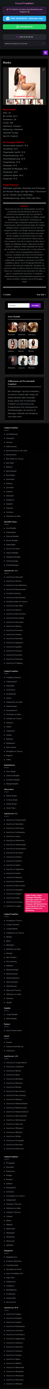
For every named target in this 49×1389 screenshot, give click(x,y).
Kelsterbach (10, 743)
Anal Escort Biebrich (14, 610)
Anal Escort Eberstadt (14, 638)
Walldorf (9, 1224)
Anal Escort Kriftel (13, 898)
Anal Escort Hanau (13, 836)
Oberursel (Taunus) (13, 990)
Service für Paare (13, 549)
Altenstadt (10, 438)
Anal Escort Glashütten (14, 824)
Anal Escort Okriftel (13, 1136)
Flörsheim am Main (13, 516)
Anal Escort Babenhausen (16, 589)
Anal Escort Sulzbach (14, 1351)
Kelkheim (9, 739)
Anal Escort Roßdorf (13, 1322)
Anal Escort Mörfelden (14, 1079)
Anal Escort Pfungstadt (15, 1140)
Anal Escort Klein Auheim (15, 886)
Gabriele (21, 334)
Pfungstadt (10, 1163)
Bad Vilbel (10, 463)
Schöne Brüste (11, 800)
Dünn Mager (11, 771)
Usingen (9, 1216)
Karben (9, 735)
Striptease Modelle (13, 557)
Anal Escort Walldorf (14, 1363)
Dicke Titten (10, 808)
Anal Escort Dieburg (13, 626)
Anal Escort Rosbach (14, 1318)
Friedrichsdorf (11, 682)
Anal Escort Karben (13, 873)
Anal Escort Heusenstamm (16, 849)
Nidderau (9, 966)
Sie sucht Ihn (11, 1302)
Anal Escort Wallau (13, 1359)
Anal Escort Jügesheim (15, 869)
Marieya (31, 334)
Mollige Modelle (12, 784)
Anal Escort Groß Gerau (15, 828)
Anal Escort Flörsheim (14, 659)
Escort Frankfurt (24, 3)
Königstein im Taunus (14, 751)
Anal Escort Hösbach (14, 861)
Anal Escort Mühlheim (14, 1083)
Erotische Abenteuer (14, 1261)
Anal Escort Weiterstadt (15, 1367)
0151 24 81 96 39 (26, 37)
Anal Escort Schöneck (14, 1330)
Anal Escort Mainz (13, 1075)
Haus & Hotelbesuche (14, 1273)
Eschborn (9, 512)
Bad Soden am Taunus (15, 459)
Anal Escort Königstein (14, 890)
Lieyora (21, 368)
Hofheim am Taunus (14, 718)
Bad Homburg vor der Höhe (16, 451)
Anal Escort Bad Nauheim (16, 597)
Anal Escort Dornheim (14, 630)
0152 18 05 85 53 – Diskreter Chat (27, 18)
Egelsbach (10, 500)
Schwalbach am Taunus (15, 1196)
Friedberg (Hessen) (13, 677)
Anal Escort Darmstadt (14, 622)
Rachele (11, 334)
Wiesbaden (10, 1233)
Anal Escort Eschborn (14, 655)
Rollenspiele (10, 545)
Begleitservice (11, 1257)
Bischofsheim (11, 471)
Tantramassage (12, 561)
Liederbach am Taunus (15, 933)
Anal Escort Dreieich (14, 634)
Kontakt (9, 1042)
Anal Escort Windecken (15, 1376)
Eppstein (9, 504)
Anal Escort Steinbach (14, 1343)
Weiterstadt (10, 1229)
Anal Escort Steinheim (14, 1347)
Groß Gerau (10, 690)
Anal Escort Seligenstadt (15, 1339)
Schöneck (10, 1192)
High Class (10, 1278)
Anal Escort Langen (13, 906)
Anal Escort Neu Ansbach (16, 1091)
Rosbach (9, 1179)
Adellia (11, 351)
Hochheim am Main (13, 714)
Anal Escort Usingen (14, 1355)
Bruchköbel (10, 475)
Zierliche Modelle (12, 776)
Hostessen (10, 1286)
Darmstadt (10, 479)
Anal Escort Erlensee (14, 651)
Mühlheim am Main (13, 949)
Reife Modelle (11, 1018)
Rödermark (10, 1171)
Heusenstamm (11, 710)
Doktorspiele (11, 532)
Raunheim (10, 1167)
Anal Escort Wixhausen (15, 1380)
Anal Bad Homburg (13, 593)
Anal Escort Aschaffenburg (16, 585)
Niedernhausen (12, 974)
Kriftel (8, 760)
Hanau (8, 698)
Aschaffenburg (11, 434)
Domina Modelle (12, 536)
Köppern (9, 755)
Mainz (8, 941)
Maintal (9, 937)
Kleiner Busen (11, 796)
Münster (9, 953)
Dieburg (9, 483)
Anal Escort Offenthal (14, 1132)
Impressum (10, 1051)
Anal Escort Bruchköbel (15, 618)
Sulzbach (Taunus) (13, 1212)
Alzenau (9, 442)
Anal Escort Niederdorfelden (17, 1103)
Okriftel (9, 1003)
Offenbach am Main (13, 994)
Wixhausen (10, 1241)
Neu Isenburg (11, 961)
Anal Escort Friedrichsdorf (16, 820)
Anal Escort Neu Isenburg (16, 1095)
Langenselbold (11, 929)
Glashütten (10, 686)
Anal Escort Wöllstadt (14, 1384)
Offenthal (9, 998)
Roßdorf (9, 1184)
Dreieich (9, 492)
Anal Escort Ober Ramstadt (16, 1116)
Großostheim (11, 694)
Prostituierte (10, 1294)
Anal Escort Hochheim (14, 853)
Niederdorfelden (12, 970)
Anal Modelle (11, 528)
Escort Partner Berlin (14, 1030)
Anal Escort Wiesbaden (15, 1371)
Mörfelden (10, 945)
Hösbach (9, 723)
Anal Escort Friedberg (14, 663)
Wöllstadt (9, 1245)
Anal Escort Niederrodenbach (17, 1112)
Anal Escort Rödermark (15, 1149)
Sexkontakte (11, 1298)
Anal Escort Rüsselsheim (15, 1326)
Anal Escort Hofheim (14, 857)
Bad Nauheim (11, 455)
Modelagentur (11, 1290)
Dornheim (10, 487)
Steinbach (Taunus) (13, 1204)
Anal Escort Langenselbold (16, 1063)
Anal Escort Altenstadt (14, 577)
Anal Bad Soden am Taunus (16, 602)
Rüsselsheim (11, 1188)
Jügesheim (10, 731)
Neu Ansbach (11, 957)
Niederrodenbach (13, 978)
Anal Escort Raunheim (14, 1145)
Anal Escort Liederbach (15, 1067)
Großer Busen (11, 804)
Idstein (8, 727)
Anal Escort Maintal (13, 1071)
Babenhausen (11, 446)
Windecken (10, 1237)
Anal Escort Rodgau (13, 1314)
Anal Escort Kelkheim (14, 877)
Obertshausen (11, 986)
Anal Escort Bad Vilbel (14, 606)
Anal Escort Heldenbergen (16, 845)
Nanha (21, 351)
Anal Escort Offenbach (14, 1128)
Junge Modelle (11, 1014)
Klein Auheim (11, 747)
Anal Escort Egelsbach (14, 643)
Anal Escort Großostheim (15, 832)
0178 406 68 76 (26, 27)
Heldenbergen (11, 706)
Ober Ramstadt (12, 982)
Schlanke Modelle (13, 780)
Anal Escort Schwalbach (15, 1334)
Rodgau (9, 1175)
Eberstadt (9, 496)
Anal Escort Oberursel (14, 1124)
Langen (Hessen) (12, 924)
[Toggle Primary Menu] (45, 52)
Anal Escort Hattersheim (15, 840)
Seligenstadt (11, 1200)
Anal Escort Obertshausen (16, 1120)
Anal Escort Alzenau (14, 581)
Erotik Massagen (12, 565)
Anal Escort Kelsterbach (15, 881)
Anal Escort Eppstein (14, 647)
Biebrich (9, 467)
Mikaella (11, 368)
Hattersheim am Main (14, 702)
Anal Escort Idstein (13, 865)
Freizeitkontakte (12, 1265)
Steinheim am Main (13, 1208)
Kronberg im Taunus (14, 920)
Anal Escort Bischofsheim (16, 614)
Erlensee (9, 508)
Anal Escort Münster (14, 1087)
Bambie (31, 368)
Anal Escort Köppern (14, 894)
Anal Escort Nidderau (14, 1099)
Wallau (8, 1220)
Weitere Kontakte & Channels (16, 44)
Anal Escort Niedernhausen (16, 1108)
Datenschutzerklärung (14, 1046)
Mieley (31, 351)
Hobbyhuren (11, 1282)
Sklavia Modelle (12, 553)
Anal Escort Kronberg (14, 902)
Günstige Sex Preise (14, 1269)
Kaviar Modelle (12, 540)
